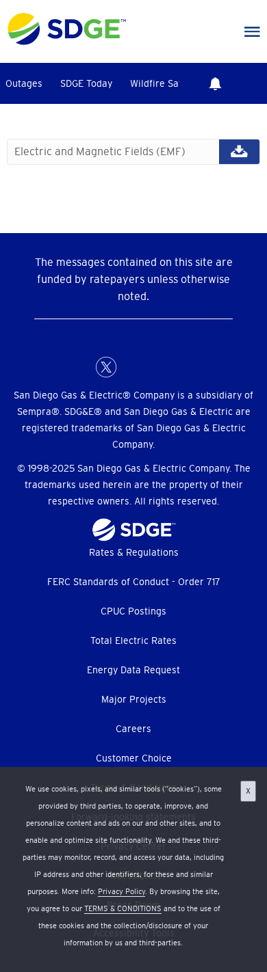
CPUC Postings (133, 611)
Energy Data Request (133, 669)
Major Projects (133, 699)
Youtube (188, 367)
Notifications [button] (215, 83)
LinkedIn (133, 367)
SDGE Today (86, 83)
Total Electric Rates (133, 640)
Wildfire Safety (163, 83)
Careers (133, 728)
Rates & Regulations (134, 552)
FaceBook (78, 367)
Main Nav (252, 32)
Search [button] (253, 83)
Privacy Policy (121, 891)
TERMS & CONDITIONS (123, 908)
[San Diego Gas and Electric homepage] (67, 42)
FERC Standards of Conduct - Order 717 (133, 581)
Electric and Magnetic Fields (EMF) (133, 151)
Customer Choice (134, 758)
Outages (23, 83)
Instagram (161, 367)
